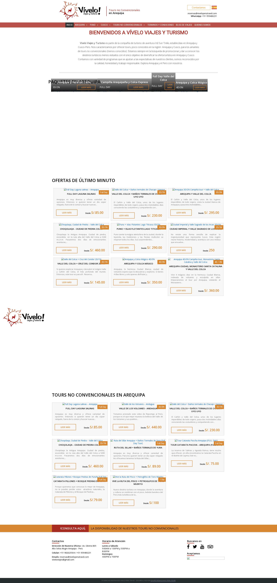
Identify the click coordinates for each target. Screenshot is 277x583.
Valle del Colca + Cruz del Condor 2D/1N (81, 263)
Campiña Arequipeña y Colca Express (124, 82)
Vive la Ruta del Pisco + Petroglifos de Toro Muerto (138, 482)
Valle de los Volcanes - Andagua (138, 408)
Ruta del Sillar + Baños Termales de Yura (138, 447)
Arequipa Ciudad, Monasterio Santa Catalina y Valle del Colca (195, 268)
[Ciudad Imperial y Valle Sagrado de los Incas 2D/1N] (196, 224)
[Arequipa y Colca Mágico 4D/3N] (138, 259)
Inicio (70, 25)
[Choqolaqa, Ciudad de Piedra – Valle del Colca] (81, 224)
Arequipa (80, 25)
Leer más (86, 87)
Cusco (104, 25)
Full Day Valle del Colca (163, 78)
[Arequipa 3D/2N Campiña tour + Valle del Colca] (195, 189)
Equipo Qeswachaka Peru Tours (163, 580)
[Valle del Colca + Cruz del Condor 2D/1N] (81, 259)
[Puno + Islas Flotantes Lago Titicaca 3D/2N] (138, 224)
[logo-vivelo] (80, 19)
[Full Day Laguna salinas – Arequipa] (81, 189)
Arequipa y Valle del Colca (74, 82)
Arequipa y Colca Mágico (191, 82)
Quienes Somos (202, 25)
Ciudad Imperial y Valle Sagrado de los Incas (196, 228)
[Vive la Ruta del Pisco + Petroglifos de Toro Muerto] (138, 476)
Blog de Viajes (184, 25)
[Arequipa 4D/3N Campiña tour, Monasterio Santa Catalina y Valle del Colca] (195, 262)
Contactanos (199, 7)
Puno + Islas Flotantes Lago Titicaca (138, 228)
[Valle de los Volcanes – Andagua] (138, 404)
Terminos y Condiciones (160, 25)
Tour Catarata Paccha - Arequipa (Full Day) (196, 444)
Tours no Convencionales (127, 25)
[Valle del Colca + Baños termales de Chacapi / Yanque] (138, 189)
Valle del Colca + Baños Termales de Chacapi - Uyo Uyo (138, 195)
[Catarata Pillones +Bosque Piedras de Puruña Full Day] (79, 476)
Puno (93, 25)
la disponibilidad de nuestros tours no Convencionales (119, 528)
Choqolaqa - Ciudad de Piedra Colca (81, 228)
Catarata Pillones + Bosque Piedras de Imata (80, 481)
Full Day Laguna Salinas (81, 193)
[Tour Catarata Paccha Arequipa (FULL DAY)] (196, 440)
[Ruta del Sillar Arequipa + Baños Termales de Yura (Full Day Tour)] (138, 443)
